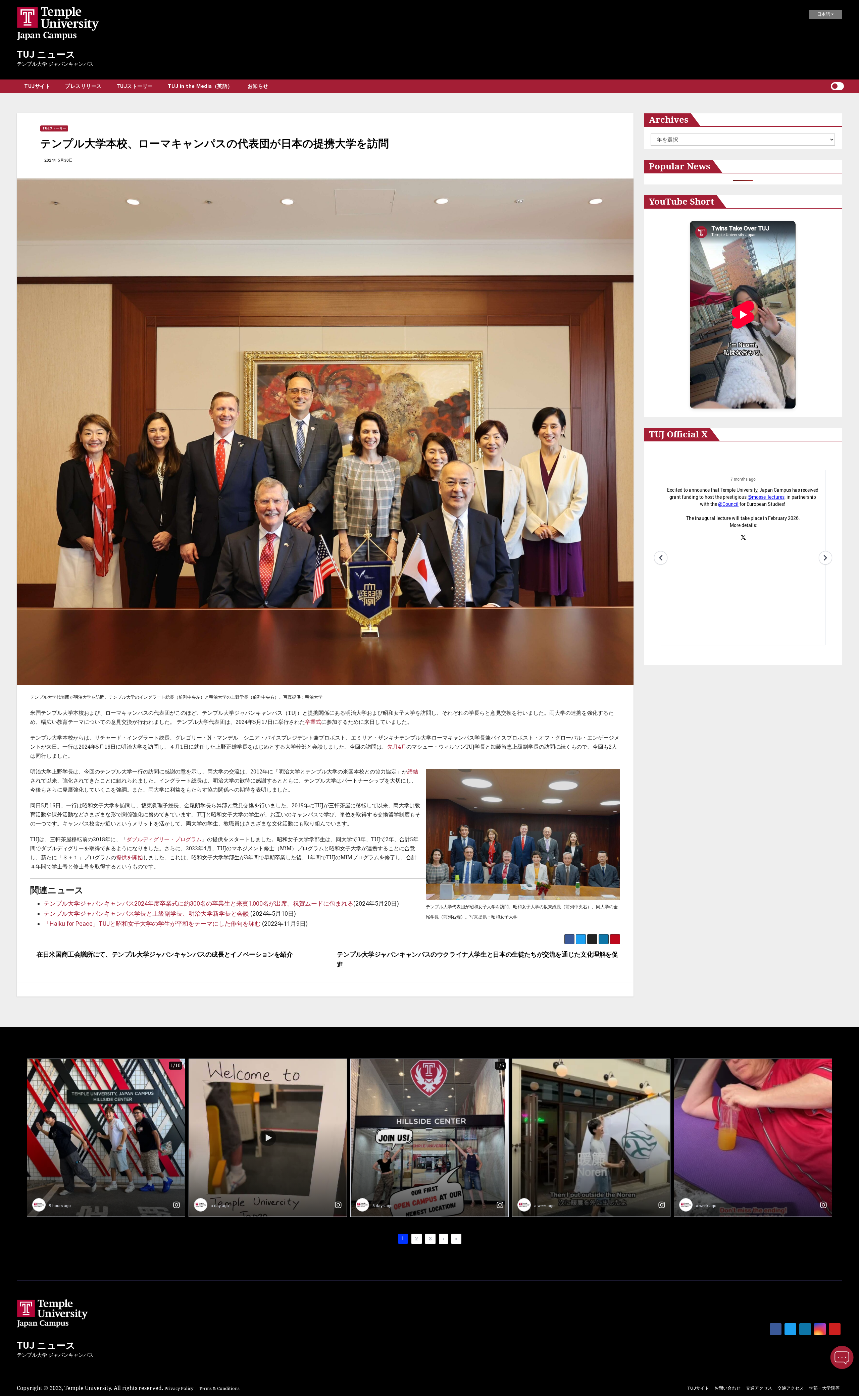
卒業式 (313, 722)
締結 (412, 771)
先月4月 (396, 746)
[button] (825, 86)
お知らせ (258, 86)
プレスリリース (83, 86)
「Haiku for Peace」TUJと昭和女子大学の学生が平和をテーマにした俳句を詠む (152, 923)
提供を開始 (129, 857)
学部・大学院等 (824, 1388)
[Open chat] (842, 1357)
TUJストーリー (134, 86)
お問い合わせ (727, 1388)
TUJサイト (37, 86)
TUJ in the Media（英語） (200, 86)
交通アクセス (759, 1388)
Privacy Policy (178, 1388)
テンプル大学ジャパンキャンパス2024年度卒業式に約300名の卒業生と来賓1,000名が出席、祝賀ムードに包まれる (198, 903)
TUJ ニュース (46, 54)
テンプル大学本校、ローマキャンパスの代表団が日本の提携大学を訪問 (214, 143)
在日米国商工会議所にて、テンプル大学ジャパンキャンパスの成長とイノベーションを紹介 (164, 954)
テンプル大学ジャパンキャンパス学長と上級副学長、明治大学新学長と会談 (146, 913)
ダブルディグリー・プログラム (164, 839)
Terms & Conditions (219, 1388)
